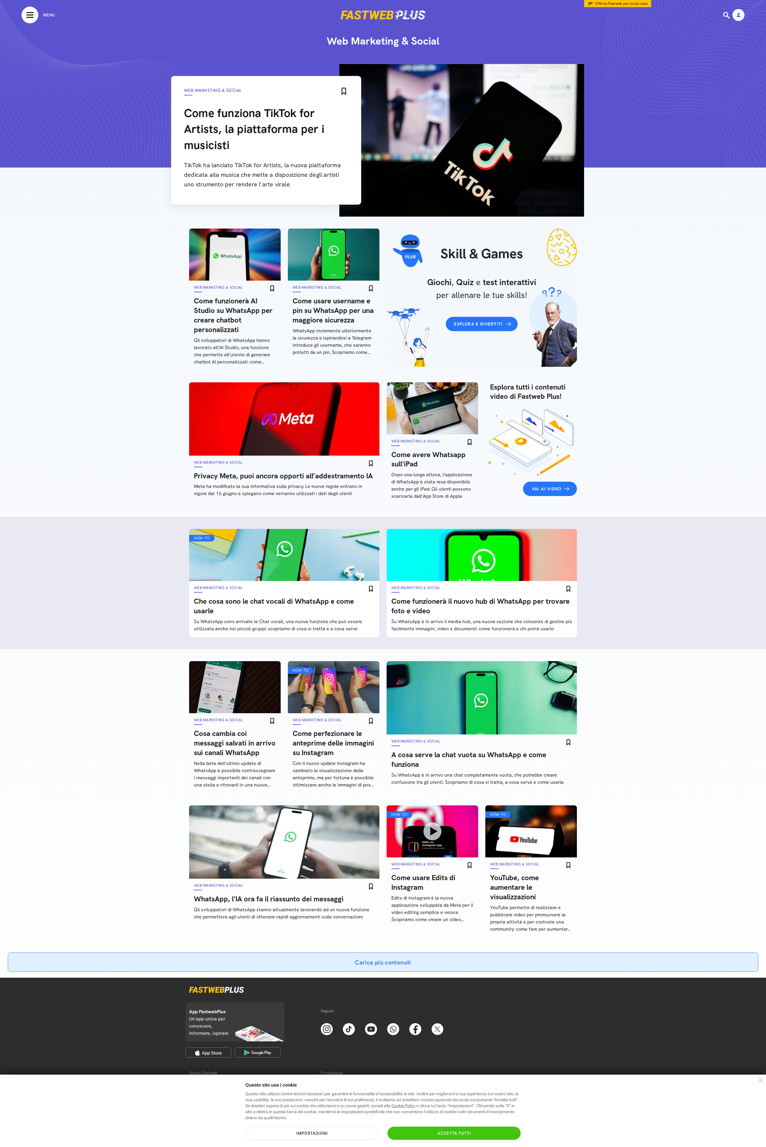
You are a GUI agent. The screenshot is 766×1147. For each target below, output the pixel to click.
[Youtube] (371, 1028)
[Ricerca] (727, 15)
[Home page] (383, 15)
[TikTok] (349, 1028)
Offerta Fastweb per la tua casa (621, 3)
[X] (437, 1028)
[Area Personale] (738, 15)
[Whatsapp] (393, 1028)
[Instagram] (327, 1028)
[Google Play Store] (258, 1052)
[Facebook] (415, 1028)
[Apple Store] (208, 1052)
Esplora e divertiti (478, 324)
